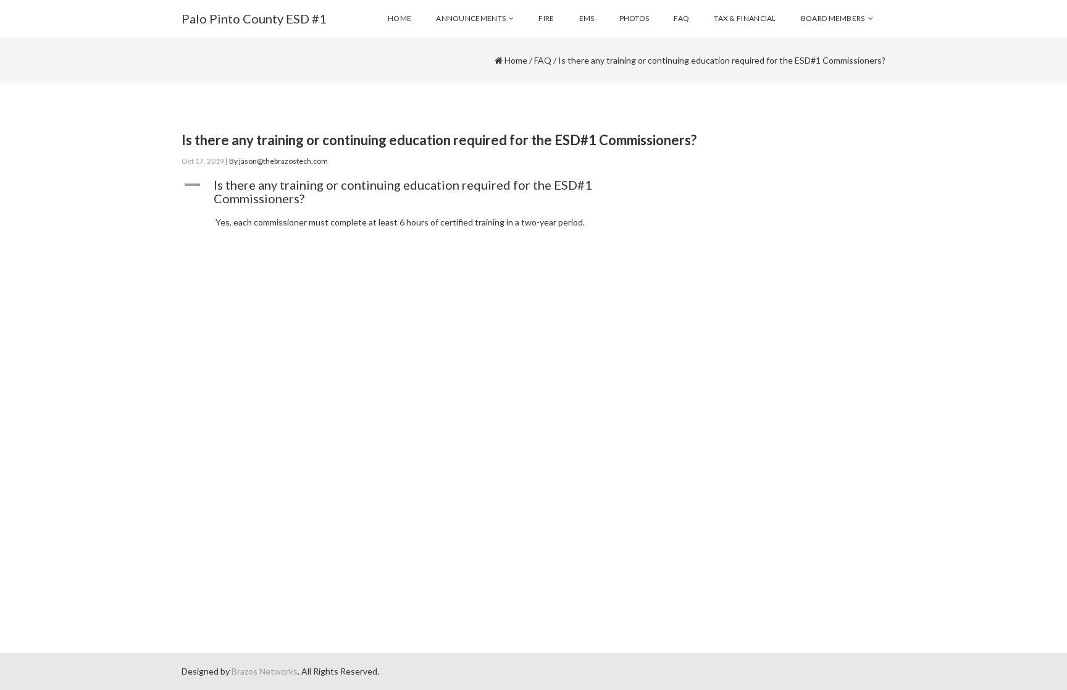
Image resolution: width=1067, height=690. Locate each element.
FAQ (542, 60)
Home (515, 60)
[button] (443, 191)
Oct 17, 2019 (203, 161)
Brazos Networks (265, 671)
